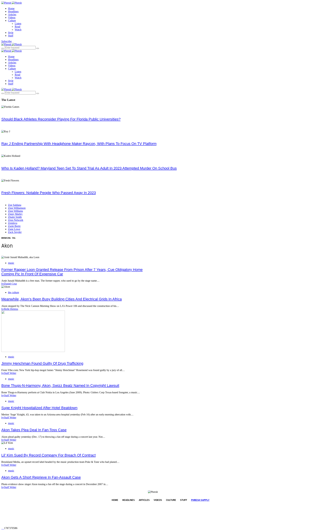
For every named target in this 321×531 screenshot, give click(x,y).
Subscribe (6, 41)
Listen (18, 23)
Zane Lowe (14, 229)
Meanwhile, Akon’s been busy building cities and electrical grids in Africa (61, 299)
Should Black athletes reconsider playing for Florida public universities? (61, 119)
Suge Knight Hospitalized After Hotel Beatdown (39, 408)
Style (10, 32)
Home (11, 8)
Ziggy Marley (15, 214)
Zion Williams (15, 211)
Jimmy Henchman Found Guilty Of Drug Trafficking (42, 363)
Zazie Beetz (14, 226)
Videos (11, 17)
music (11, 262)
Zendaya (12, 223)
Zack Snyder (15, 232)
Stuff (10, 35)
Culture (12, 20)
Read (17, 26)
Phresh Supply (200, 500)
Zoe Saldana (14, 205)
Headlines (13, 11)
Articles (12, 14)
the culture (13, 292)
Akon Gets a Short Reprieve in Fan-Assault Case (41, 477)
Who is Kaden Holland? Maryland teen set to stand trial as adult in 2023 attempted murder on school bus (89, 168)
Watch (18, 29)
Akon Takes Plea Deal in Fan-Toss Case (34, 430)
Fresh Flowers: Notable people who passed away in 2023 (48, 193)
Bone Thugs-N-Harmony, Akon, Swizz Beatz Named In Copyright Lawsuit (60, 385)
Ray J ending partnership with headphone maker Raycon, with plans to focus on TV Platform (78, 144)
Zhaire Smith (15, 217)
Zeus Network (15, 220)
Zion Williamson (17, 208)
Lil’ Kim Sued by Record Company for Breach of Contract (48, 455)
